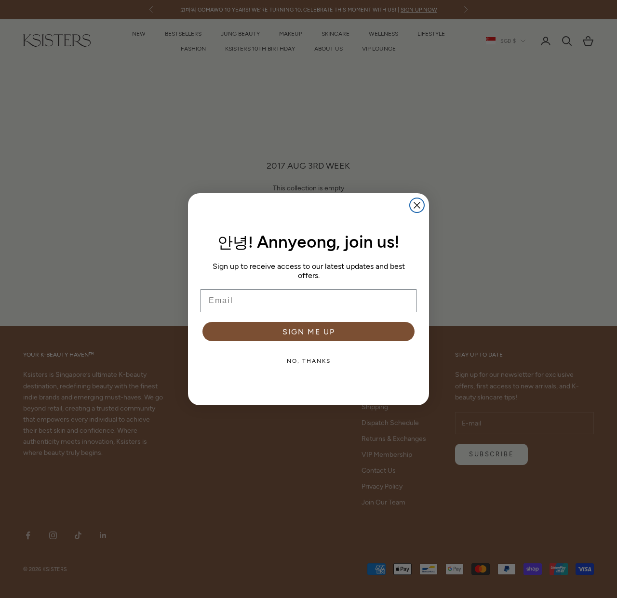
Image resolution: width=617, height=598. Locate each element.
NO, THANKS (309, 360)
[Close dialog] (417, 205)
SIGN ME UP (308, 331)
